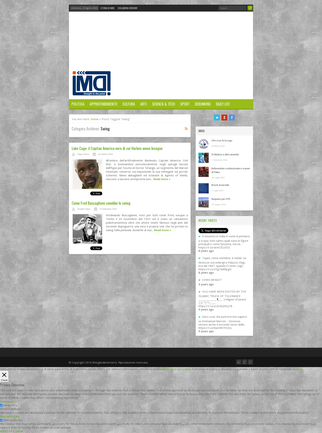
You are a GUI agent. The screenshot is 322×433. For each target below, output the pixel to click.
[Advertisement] (161, 43)
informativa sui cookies (176, 369)
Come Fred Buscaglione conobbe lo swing (101, 203)
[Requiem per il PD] (203, 202)
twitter (217, 117)
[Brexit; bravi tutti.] (203, 188)
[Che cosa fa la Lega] (203, 144)
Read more (161, 179)
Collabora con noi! (127, 8)
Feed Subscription (186, 128)
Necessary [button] (7, 401)
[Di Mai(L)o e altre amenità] (203, 158)
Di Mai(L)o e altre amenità (225, 154)
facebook (232, 117)
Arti (143, 104)
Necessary (10, 405)
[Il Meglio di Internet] (92, 91)
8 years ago (206, 251)
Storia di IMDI (107, 8)
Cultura (128, 104)
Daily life (223, 104)
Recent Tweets (207, 220)
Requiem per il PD (220, 199)
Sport (185, 104)
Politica (78, 104)
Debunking (203, 104)
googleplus (224, 117)
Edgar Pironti (83, 154)
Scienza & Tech (163, 104)
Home (95, 119)
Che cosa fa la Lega (221, 140)
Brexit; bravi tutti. (220, 185)
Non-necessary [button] (10, 416)
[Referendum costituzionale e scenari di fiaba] (203, 172)
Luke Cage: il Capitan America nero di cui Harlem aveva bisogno (117, 148)
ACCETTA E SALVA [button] (11, 431)
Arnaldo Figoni (83, 209)
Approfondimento (103, 104)
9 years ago (206, 284)
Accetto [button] (297, 369)
